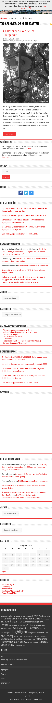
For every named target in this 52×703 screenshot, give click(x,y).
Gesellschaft (27, 41)
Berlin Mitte (22, 618)
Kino (46, 633)
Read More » (9, 134)
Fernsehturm (14, 625)
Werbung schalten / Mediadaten (14, 660)
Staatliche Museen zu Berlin (13, 591)
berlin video (34, 618)
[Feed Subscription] (51, 24)
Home (4, 18)
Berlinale (42, 616)
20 (26, 562)
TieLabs (42, 692)
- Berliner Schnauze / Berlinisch (14, 343)
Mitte (38, 636)
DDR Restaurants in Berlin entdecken (33, 266)
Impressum (5, 683)
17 (5, 562)
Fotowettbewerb (7, 628)
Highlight (19, 631)
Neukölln (17, 639)
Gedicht (42, 628)
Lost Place (23, 636)
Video (4, 644)
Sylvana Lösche (8, 270)
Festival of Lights (26, 625)
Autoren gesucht (7, 664)
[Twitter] (26, 193)
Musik (4, 639)
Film (35, 625)
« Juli (4, 571)
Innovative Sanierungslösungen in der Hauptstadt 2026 (24, 215)
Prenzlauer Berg (15, 641)
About (3, 656)
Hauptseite (6, 157)
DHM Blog (6, 587)
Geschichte (18, 41)
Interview (40, 633)
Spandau (36, 642)
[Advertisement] (26, 421)
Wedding (11, 645)
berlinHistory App (9, 584)
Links (3, 678)
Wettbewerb (20, 645)
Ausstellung (27, 616)
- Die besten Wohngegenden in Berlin (17, 330)
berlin (35, 616)
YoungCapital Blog (9, 593)
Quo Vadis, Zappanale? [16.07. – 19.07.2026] (20, 234)
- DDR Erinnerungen (10, 334)
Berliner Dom (10, 619)
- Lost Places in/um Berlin (12, 336)
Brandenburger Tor (11, 621)
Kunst (16, 636)
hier (29, 148)
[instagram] (31, 193)
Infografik (32, 633)
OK (30, 8)
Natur (10, 639)
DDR (40, 621)
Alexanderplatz (7, 616)
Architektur (9, 41)
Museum (44, 636)
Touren (3, 674)
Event (4, 625)
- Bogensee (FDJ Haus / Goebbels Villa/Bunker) (21, 341)
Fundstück (33, 628)
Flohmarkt (41, 625)
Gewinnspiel (5, 633)
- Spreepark (7, 339)
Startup (44, 642)
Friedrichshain (20, 628)
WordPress (21, 692)
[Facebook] (20, 193)
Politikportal (7, 589)
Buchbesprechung (30, 622)
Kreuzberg (7, 636)
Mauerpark (31, 636)
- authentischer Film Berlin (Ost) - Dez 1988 (19, 332)
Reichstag (28, 642)
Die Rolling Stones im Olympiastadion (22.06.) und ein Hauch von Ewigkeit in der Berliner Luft (25, 251)
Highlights (5, 670)
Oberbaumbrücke (28, 639)
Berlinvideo (45, 619)
